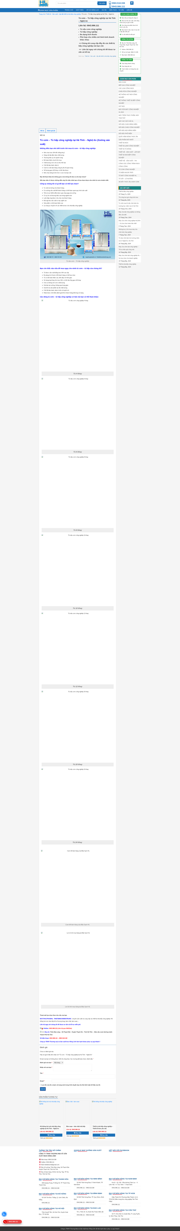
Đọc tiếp (52, 1135)
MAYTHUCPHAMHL (46, 1018)
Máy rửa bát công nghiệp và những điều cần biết (129, 213)
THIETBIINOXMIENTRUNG (62, 1018)
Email (42, 1081)
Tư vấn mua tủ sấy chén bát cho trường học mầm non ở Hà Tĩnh (129, 204)
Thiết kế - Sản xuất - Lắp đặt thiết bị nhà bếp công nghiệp (63, 14)
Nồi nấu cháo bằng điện (128, 124)
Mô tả (42, 130)
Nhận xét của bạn (46, 1067)
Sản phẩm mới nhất (126, 139)
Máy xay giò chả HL (126, 121)
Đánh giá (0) (51, 130)
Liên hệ (129, 10)
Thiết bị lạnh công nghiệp (129, 146)
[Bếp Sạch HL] (46, 3)
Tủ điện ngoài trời (126, 172)
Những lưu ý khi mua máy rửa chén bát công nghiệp (128, 230)
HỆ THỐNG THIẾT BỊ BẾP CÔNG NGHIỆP (129, 102)
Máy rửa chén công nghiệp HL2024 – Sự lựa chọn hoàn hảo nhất (129, 222)
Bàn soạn (122, 82)
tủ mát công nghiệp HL (128, 175)
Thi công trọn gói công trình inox (128, 197)
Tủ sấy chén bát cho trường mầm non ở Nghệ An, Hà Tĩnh (129, 239)
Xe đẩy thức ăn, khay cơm (129, 182)
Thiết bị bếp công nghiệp (126, 191)
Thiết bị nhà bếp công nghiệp (127, 264)
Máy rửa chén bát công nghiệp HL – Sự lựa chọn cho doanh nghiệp (130, 257)
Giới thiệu (80, 10)
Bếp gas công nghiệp (127, 85)
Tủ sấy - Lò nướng (126, 178)
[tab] (42, 130)
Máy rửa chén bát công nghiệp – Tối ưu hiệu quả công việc (128, 248)
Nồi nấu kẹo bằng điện (127, 130)
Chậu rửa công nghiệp (128, 91)
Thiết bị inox (123, 143)
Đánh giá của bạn (46, 1062)
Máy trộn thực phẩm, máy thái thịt (129, 116)
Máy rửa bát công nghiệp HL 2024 (129, 111)
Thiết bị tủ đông (125, 149)
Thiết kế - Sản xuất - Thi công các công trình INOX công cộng (129, 163)
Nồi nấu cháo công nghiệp (129, 127)
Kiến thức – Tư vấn (116, 10)
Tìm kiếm (102, 3)
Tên (41, 1073)
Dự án (104, 10)
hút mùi (122, 106)
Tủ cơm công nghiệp (127, 169)
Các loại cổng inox (126, 88)
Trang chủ (69, 10)
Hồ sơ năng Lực (92, 10)
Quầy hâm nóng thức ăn (128, 136)
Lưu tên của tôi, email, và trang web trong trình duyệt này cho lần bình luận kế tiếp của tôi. (71, 1085)
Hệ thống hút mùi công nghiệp (128, 96)
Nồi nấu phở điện (125, 133)
